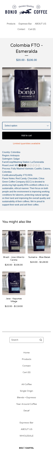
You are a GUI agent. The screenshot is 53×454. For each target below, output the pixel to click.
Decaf (26, 410)
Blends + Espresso (26, 397)
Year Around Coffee (26, 404)
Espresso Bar (25, 24)
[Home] (27, 10)
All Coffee (26, 384)
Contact (21, 29)
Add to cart (26, 135)
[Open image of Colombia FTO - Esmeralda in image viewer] (26, 91)
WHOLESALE (26, 435)
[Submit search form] (40, 340)
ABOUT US (40, 24)
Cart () (31, 29)
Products (11, 24)
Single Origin (26, 391)
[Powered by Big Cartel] (26, 448)
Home (26, 352)
